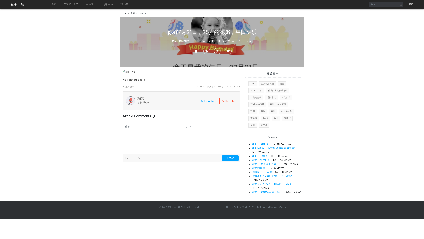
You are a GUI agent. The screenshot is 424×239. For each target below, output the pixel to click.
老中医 (264, 125)
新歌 (263, 111)
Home (123, 13)
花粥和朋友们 (71, 4)
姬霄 (282, 84)
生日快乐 (129, 87)
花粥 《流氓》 (260, 156)
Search (401, 4)
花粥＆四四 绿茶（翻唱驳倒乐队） (272, 184)
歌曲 (276, 118)
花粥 (273, 111)
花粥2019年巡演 (278, 104)
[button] (228, 101)
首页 (54, 4)
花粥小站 (17, 4)
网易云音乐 (255, 98)
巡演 (252, 125)
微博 (133, 13)
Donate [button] (208, 101)
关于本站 (123, 4)
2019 (265, 118)
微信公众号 (286, 111)
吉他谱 (89, 4)
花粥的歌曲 (258, 168)
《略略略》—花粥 (262, 172)
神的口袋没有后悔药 (277, 91)
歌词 (252, 111)
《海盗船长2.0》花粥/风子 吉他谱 (272, 176)
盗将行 (287, 118)
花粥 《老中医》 (261, 144)
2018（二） (256, 91)
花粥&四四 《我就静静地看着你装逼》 (274, 148)
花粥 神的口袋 (257, 104)
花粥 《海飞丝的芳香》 (265, 164)
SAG (252, 84)
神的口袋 (286, 98)
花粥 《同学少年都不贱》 (267, 192)
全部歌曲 (105, 4)
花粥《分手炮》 (261, 160)
